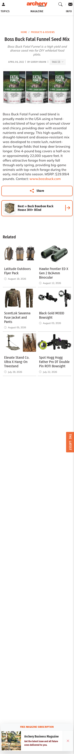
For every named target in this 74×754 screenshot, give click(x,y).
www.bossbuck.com (45, 179)
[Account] (3, 4)
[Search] (60, 4)
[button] (5, 11)
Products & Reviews (43, 32)
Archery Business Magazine (41, 736)
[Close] (68, 741)
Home (24, 32)
